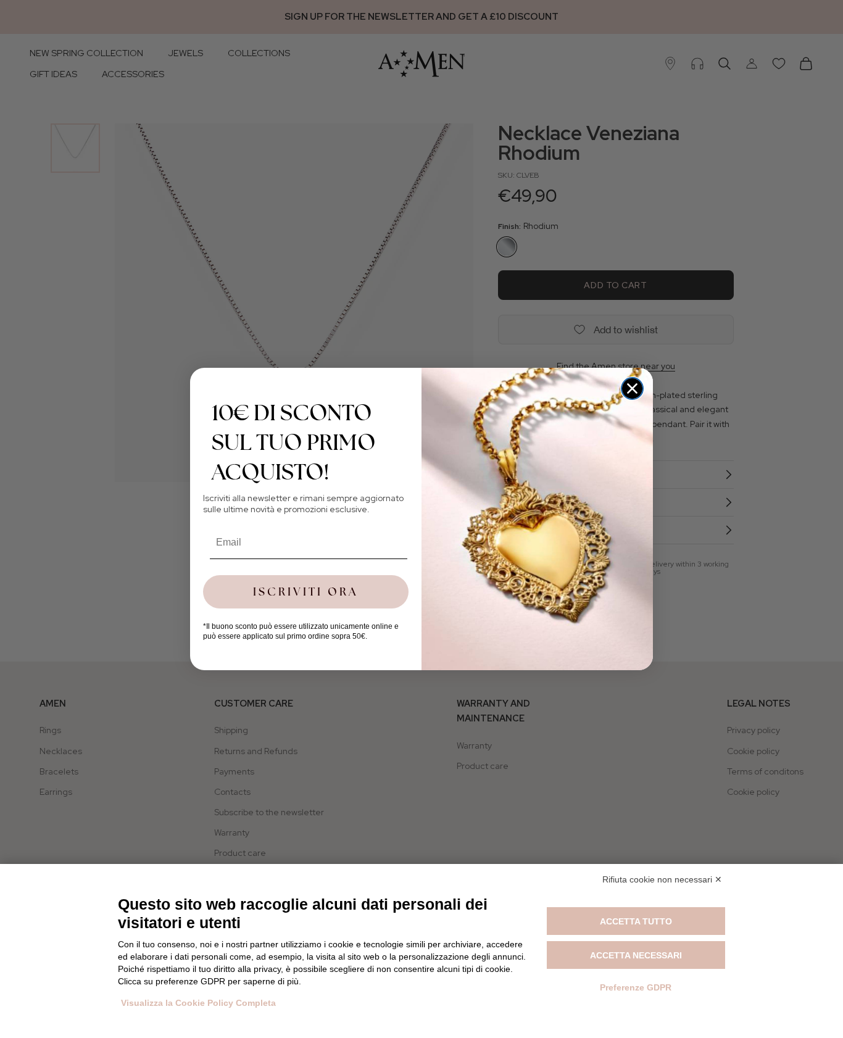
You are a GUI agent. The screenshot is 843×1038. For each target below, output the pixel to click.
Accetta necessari (636, 955)
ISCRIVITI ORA (306, 591)
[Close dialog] (632, 388)
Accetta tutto (636, 921)
